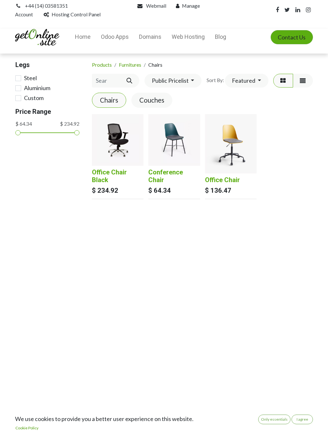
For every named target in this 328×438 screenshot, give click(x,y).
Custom (34, 97)
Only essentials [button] (274, 419)
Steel (30, 77)
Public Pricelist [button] (171, 80)
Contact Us (292, 37)
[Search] (129, 81)
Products (102, 65)
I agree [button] (302, 419)
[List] (303, 81)
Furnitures (130, 65)
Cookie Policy (26, 427)
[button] (246, 81)
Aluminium (37, 87)
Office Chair (222, 180)
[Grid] (283, 81)
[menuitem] (83, 37)
